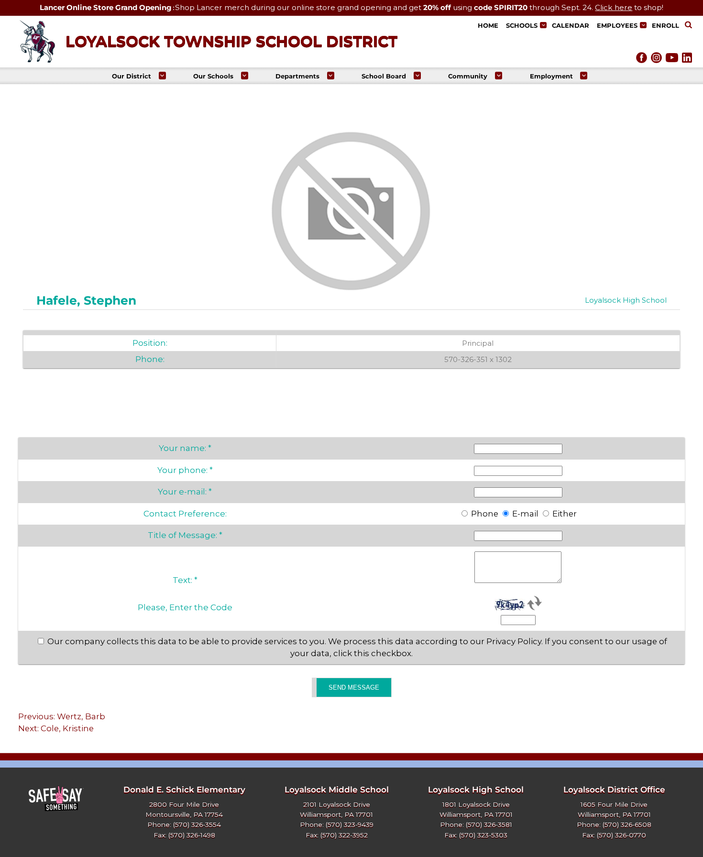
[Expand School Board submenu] (417, 75)
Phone (484, 513)
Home (488, 25)
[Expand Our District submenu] (162, 75)
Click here (613, 7)
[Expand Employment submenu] (583, 75)
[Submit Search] (688, 25)
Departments (297, 76)
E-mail (525, 513)
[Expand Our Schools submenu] (244, 75)
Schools (522, 25)
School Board (384, 76)
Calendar (570, 25)
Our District (131, 76)
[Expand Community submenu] (498, 75)
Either (564, 513)
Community (467, 76)
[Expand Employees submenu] (643, 25)
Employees (617, 25)
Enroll (665, 25)
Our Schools (213, 76)
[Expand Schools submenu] (543, 25)
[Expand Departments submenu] (330, 75)
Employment (551, 76)
